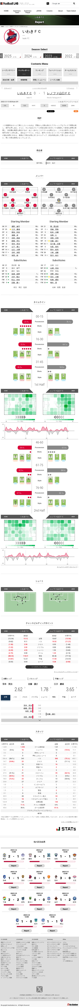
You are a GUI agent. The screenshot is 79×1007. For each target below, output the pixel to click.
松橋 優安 (54, 280)
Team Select (71, 11)
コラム (64, 942)
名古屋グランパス (6, 963)
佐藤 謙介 (54, 241)
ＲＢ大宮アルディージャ (23, 955)
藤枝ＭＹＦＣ (20, 968)
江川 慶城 (16, 229)
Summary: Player (28, 12)
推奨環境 (28, 995)
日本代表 (65, 944)
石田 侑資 (16, 238)
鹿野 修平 (16, 226)
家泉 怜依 (16, 232)
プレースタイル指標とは (69, 953)
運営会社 (47, 995)
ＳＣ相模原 (35, 948)
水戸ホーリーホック (6, 944)
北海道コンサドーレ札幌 (23, 942)
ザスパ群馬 (35, 946)
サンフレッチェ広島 (6, 974)
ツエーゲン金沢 (36, 953)
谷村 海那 (16, 252)
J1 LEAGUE (4, 939)
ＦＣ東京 (3, 951)
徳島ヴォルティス (21, 970)
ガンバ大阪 (4, 966)
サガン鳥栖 (19, 974)
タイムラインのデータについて (67, 567)
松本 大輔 (54, 232)
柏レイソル (4, 950)
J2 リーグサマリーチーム (54, 948)
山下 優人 (16, 247)
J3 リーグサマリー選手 (53, 955)
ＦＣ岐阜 (34, 955)
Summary (50, 939)
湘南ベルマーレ (20, 959)
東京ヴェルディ (5, 953)
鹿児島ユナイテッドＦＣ (38, 976)
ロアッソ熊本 (35, 974)
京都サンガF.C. (5, 964)
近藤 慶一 (16, 283)
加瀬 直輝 (16, 274)
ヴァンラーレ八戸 (21, 944)
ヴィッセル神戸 (5, 970)
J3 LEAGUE (35, 939)
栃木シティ (19, 953)
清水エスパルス (5, 961)
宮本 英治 (16, 244)
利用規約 (22, 995)
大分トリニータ (20, 976)
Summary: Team (17, 12)
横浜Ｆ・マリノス (6, 959)
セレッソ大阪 (4, 968)
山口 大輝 (16, 250)
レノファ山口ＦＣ (58, 93)
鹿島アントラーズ (6, 942)
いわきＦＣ (24, 93)
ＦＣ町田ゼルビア (6, 955)
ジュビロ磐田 (20, 966)
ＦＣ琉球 (34, 977)
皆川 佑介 (54, 255)
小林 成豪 (54, 252)
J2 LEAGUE (19, 939)
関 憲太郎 (54, 226)
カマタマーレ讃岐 (37, 966)
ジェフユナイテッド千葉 (7, 948)
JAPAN (38, 11)
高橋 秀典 (54, 229)
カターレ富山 (20, 964)
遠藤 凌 (15, 235)
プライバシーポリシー (38, 995)
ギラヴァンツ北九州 (37, 972)
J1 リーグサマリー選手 (53, 944)
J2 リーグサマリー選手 (53, 950)
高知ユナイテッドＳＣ (38, 970)
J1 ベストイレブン (52, 946)
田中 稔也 (54, 250)
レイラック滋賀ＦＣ (37, 957)
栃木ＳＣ (34, 944)
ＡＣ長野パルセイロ (37, 951)
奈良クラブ (35, 961)
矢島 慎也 (54, 247)
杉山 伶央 (16, 280)
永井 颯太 (16, 277)
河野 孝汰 (54, 274)
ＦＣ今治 (18, 972)
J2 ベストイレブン (52, 951)
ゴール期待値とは (68, 961)
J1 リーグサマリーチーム (54, 942)
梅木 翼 (53, 283)
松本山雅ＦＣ (35, 950)
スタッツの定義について (69, 822)
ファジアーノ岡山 (6, 972)
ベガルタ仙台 (20, 946)
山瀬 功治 (54, 268)
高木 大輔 (54, 277)
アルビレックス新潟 (21, 963)
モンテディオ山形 (21, 950)
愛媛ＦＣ (34, 968)
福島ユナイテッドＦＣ (38, 942)
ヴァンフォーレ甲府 (21, 961)
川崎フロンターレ (6, 957)
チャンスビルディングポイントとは (65, 672)
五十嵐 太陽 (55, 244)
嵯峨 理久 (16, 241)
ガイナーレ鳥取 (36, 963)
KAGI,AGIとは (66, 951)
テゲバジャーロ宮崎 (21, 977)
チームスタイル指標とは (69, 955)
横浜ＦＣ (18, 957)
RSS (76, 111)
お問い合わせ (55, 995)
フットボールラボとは (69, 946)
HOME (6, 11)
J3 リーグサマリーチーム (54, 953)
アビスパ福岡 (4, 976)
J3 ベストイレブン (52, 957)
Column (49, 11)
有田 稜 (15, 255)
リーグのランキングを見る (39, 667)
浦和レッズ (4, 946)
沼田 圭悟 (54, 238)
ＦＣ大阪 (34, 959)
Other (64, 939)
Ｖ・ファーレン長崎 (6, 977)
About (60, 11)
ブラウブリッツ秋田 (21, 948)
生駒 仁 (53, 235)
